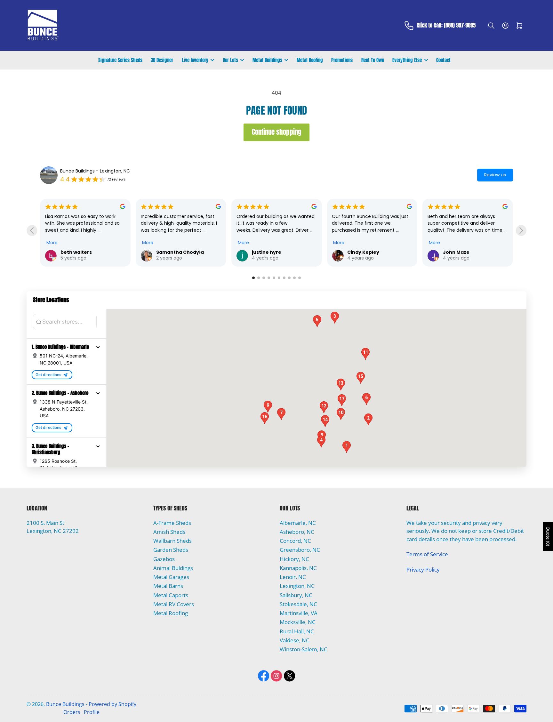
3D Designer (162, 60)
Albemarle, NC (298, 522)
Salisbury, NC (296, 595)
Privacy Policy (423, 569)
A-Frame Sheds (172, 522)
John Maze (371, 252)
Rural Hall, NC (297, 631)
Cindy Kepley (279, 252)
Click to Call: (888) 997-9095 (446, 25)
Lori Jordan (468, 252)
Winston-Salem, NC (303, 649)
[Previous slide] (32, 230)
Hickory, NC (294, 559)
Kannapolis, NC (298, 568)
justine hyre (182, 252)
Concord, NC (295, 540)
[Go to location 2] (258, 278)
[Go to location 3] (263, 278)
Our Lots (230, 60)
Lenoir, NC (293, 577)
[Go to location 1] (253, 278)
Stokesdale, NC (298, 604)
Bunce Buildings (65, 704)
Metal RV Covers (173, 604)
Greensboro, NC (300, 549)
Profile (92, 712)
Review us (495, 175)
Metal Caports (170, 595)
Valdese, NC (294, 640)
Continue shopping (276, 132)
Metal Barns (168, 586)
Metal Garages (171, 577)
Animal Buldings (173, 568)
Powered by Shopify (112, 704)
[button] (98, 347)
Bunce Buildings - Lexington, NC (95, 171)
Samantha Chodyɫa (95, 252)
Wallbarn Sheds (172, 540)
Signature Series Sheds (120, 60)
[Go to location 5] (274, 278)
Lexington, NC (297, 586)
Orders (71, 712)
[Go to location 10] (299, 278)
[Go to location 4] (269, 278)
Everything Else (407, 60)
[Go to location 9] (294, 278)
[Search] (491, 26)
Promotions (342, 60)
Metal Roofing (310, 60)
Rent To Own (372, 60)
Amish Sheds (169, 531)
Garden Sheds (170, 549)
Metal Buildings (267, 60)
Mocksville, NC (298, 622)
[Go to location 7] (284, 278)
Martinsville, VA (298, 613)
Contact (443, 60)
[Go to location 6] (279, 278)
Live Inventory (195, 60)
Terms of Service (427, 554)
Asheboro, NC (297, 531)
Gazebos (164, 559)
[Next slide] (521, 230)
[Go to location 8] (289, 278)
